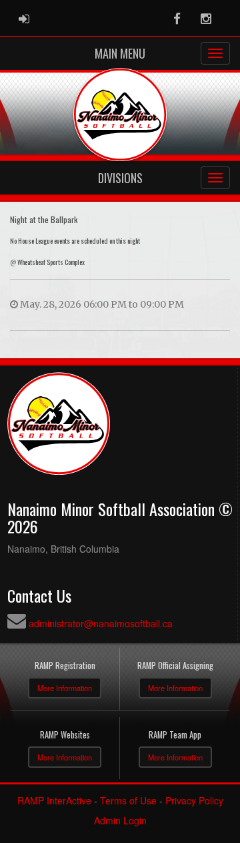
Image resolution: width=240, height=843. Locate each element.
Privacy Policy (194, 800)
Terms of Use (128, 800)
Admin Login (120, 820)
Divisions (120, 177)
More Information (64, 688)
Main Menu (120, 53)
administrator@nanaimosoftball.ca (101, 623)
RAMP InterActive (54, 800)
